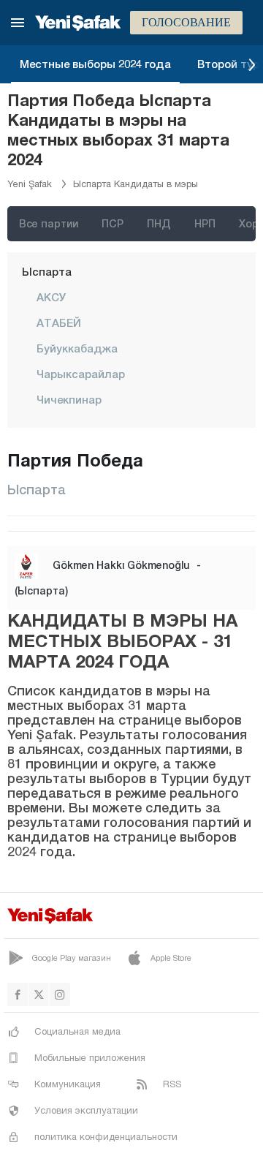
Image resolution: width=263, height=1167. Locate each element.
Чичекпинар (69, 399)
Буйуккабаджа (77, 348)
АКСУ (51, 296)
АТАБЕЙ (59, 322)
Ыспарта (47, 271)
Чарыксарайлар (81, 373)
